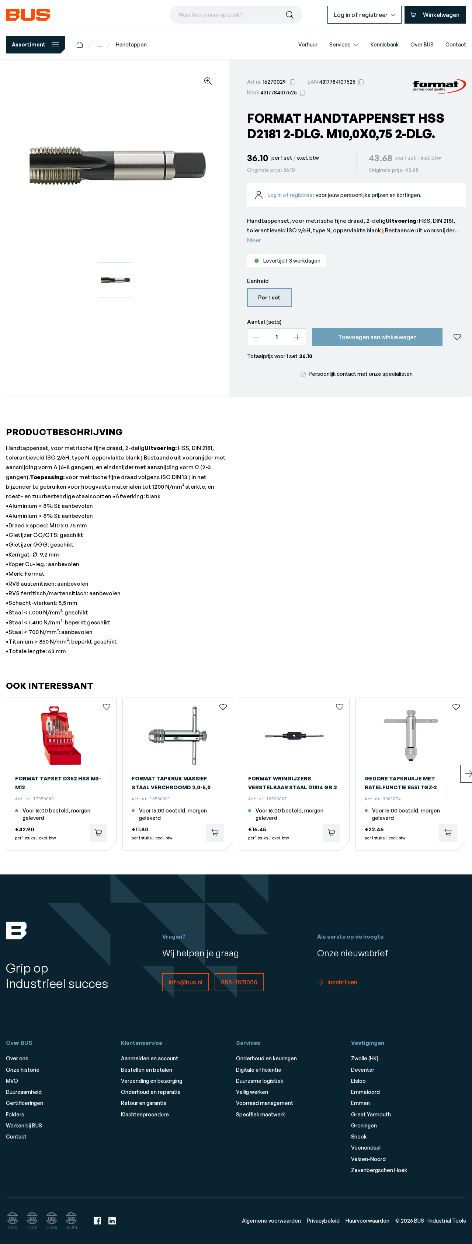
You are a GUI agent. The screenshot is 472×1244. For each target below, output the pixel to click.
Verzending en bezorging (151, 1081)
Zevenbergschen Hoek (379, 1170)
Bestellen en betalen (146, 1070)
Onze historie (22, 1070)
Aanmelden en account (149, 1058)
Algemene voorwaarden (271, 1220)
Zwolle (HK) (364, 1058)
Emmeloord (365, 1092)
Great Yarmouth (371, 1114)
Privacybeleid (323, 1220)
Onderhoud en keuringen (266, 1058)
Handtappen (131, 44)
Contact (16, 1136)
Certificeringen (24, 1103)
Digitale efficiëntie (258, 1070)
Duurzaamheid (24, 1092)
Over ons (17, 1058)
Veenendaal (366, 1147)
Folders (15, 1114)
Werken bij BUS (24, 1125)
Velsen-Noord (368, 1159)
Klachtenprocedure (145, 1114)
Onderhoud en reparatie (151, 1092)
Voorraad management (264, 1103)
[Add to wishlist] (457, 337)
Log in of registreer (291, 195)
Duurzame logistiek (259, 1081)
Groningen (364, 1125)
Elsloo (358, 1081)
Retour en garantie (144, 1103)
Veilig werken (252, 1092)
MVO (12, 1081)
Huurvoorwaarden (367, 1220)
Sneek (359, 1136)
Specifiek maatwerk (260, 1114)
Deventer (362, 1070)
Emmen (360, 1103)
